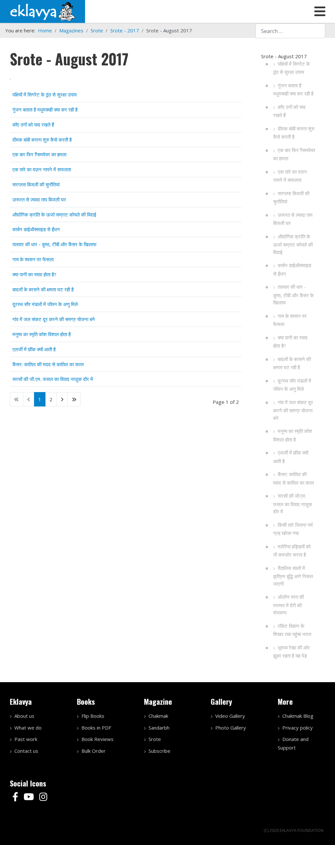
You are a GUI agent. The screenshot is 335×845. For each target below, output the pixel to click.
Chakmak (158, 716)
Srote (155, 739)
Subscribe (159, 751)
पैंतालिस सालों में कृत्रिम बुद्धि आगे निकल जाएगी (293, 576)
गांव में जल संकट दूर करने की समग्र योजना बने (293, 410)
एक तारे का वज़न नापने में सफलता (290, 175)
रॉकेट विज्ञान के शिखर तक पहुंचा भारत (292, 630)
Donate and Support (293, 743)
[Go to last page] (74, 399)
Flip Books (92, 716)
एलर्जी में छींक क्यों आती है (290, 456)
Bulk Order (93, 751)
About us (24, 716)
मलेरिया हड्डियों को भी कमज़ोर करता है (291, 550)
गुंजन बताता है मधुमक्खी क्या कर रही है (293, 89)
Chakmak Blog (297, 716)
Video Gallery (230, 716)
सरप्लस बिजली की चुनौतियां (291, 197)
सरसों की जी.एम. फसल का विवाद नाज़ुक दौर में (292, 503)
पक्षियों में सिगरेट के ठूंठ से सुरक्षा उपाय (291, 68)
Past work (25, 739)
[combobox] (290, 31)
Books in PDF (96, 727)
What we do (28, 727)
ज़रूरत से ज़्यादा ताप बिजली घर (292, 219)
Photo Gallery (230, 727)
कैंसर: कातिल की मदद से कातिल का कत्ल (293, 478)
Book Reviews (97, 739)
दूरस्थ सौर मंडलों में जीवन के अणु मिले (292, 384)
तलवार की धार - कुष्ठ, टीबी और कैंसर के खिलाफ (293, 295)
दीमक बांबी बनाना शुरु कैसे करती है (293, 132)
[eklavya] (42, 11)
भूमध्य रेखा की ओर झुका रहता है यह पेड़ (291, 651)
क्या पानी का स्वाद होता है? (290, 341)
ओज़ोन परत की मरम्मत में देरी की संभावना (288, 605)
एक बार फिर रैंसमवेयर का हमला (294, 154)
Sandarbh (159, 727)
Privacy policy (297, 727)
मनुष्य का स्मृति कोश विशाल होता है (292, 435)
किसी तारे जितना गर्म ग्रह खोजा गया (293, 529)
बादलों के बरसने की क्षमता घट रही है (292, 363)
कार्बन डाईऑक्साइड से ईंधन (292, 269)
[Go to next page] (62, 399)
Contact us (26, 751)
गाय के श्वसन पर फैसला (290, 320)
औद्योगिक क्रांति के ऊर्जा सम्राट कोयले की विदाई (293, 244)
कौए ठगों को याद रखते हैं (289, 111)
